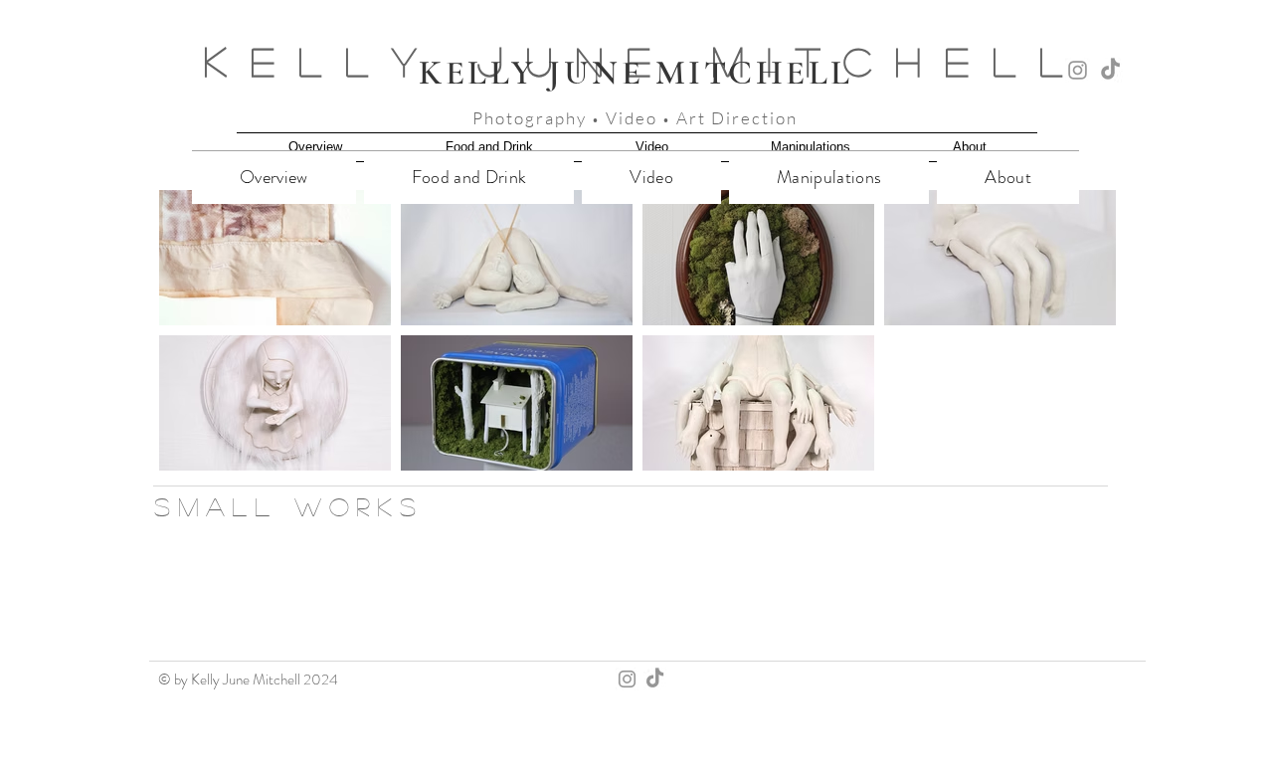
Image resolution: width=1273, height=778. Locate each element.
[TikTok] (1110, 70)
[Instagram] (1077, 70)
